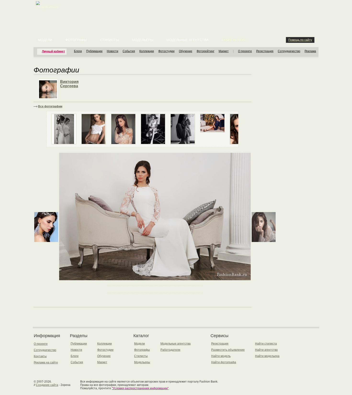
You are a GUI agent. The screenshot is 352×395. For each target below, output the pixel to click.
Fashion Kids (233, 40)
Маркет (224, 51)
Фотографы (76, 40)
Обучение (185, 51)
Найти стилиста (266, 343)
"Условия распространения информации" (140, 388)
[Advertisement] (177, 12)
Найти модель (221, 356)
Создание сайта (47, 385)
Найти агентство (266, 349)
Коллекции (146, 51)
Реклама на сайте (46, 362)
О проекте (245, 51)
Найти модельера (267, 356)
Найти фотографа (223, 362)
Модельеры (142, 40)
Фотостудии (166, 51)
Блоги (78, 51)
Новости (112, 51)
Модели (45, 40)
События (129, 51)
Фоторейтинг (205, 51)
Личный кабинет (53, 51)
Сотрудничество (289, 51)
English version (48, 6)
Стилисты (109, 40)
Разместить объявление (228, 349)
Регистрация (264, 51)
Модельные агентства (187, 40)
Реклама (310, 51)
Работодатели (170, 349)
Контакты (40, 356)
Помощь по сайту (300, 40)
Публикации (94, 51)
